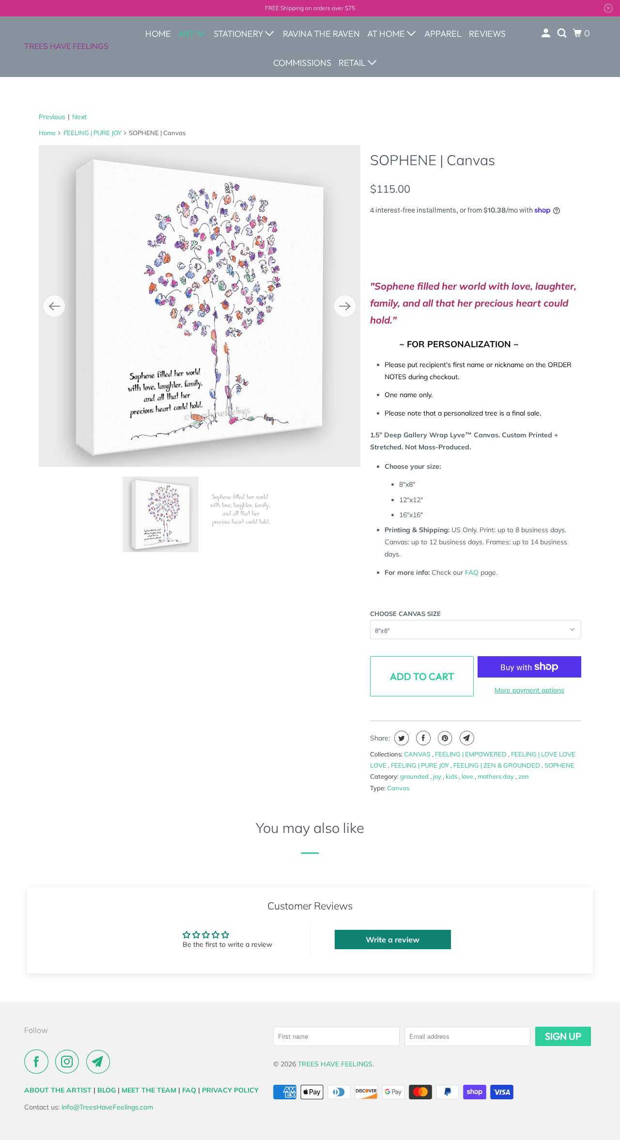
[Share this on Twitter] (400, 738)
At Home (387, 33)
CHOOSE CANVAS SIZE (405, 613)
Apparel (443, 33)
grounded (415, 776)
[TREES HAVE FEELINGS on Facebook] (38, 1061)
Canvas (398, 788)
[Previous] (54, 306)
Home (158, 33)
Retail (353, 62)
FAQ (472, 572)
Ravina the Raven (321, 33)
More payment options (529, 690)
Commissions (302, 62)
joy (438, 776)
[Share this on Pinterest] (443, 738)
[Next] (345, 306)
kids (452, 776)
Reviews (487, 33)
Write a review (392, 939)
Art (187, 33)
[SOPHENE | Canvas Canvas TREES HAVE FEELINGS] (199, 306)
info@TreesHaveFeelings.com (107, 1107)
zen (523, 776)
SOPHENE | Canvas (432, 160)
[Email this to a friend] (465, 738)
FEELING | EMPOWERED (471, 754)
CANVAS (418, 754)
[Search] (563, 33)
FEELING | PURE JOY (92, 133)
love (468, 776)
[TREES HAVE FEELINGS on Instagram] (69, 1061)
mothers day (496, 776)
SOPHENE (559, 765)
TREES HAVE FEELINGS (66, 46)
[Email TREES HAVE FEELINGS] (100, 1061)
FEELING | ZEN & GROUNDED (497, 765)
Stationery (239, 33)
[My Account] (547, 33)
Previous (52, 116)
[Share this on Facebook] (422, 738)
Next (79, 116)
